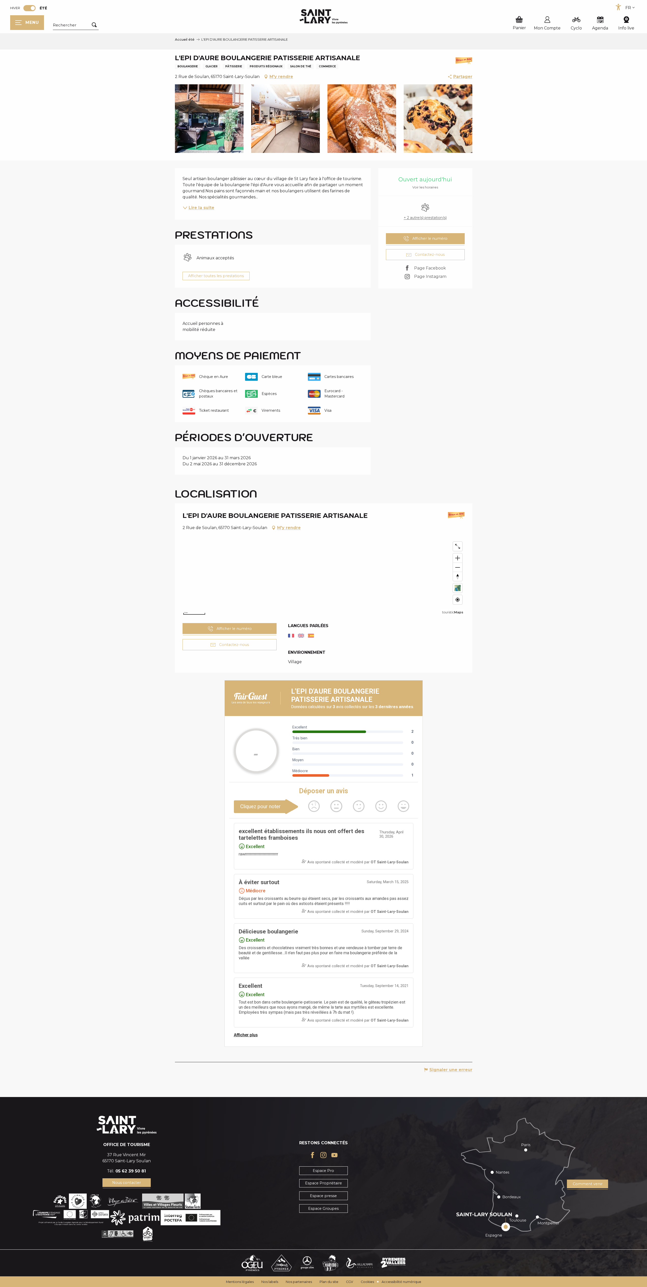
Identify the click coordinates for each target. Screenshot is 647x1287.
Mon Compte (547, 28)
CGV (349, 1282)
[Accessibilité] (618, 7)
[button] (76, 25)
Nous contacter (126, 1182)
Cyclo (576, 28)
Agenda (600, 28)
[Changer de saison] (31, 8)
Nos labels (269, 1282)
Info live (626, 28)
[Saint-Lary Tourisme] (323, 16)
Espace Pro (323, 1170)
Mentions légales (240, 1282)
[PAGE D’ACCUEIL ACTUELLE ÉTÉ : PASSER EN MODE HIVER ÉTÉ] (29, 8)
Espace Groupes (323, 1208)
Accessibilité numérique (401, 1282)
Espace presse (323, 1196)
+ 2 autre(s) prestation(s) (425, 217)
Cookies (367, 1282)
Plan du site (329, 1282)
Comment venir (588, 1184)
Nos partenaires (299, 1282)
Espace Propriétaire (323, 1183)
